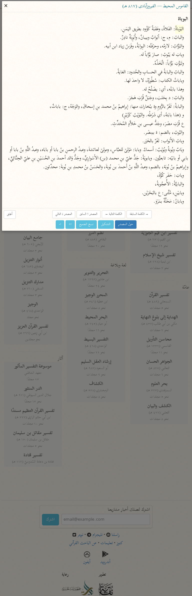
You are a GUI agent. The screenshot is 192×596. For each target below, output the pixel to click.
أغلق (9, 214)
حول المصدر (125, 224)
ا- (60, 224)
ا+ (70, 224)
